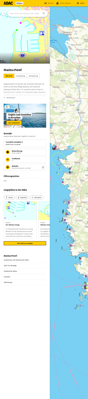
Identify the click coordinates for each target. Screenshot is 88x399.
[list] (25, 271)
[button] (43, 13)
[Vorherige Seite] (4, 13)
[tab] (9, 76)
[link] (25, 260)
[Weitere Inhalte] (45, 220)
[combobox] (28, 13)
